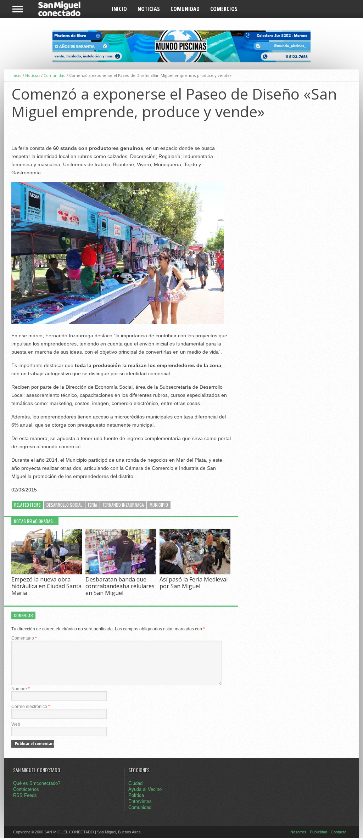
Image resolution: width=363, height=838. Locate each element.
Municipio (159, 505)
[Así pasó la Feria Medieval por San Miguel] (195, 572)
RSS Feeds (25, 795)
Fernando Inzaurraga (123, 505)
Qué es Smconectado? (36, 783)
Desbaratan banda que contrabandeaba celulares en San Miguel (120, 586)
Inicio (119, 9)
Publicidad (318, 832)
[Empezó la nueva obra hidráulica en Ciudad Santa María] (46, 572)
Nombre (20, 688)
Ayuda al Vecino (145, 789)
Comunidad (185, 9)
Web (15, 724)
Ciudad (135, 783)
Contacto (338, 832)
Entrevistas (140, 801)
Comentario (24, 638)
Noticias (149, 9)
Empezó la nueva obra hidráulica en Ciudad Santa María (46, 586)
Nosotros (298, 832)
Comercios (224, 9)
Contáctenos (26, 789)
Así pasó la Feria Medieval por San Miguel (194, 582)
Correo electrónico (30, 706)
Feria (92, 505)
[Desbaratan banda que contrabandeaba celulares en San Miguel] (120, 572)
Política (136, 795)
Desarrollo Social (64, 505)
